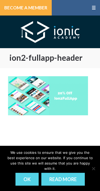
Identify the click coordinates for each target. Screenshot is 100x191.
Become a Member (25, 7)
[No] (93, 168)
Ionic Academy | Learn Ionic (50, 32)
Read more (63, 179)
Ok (27, 179)
